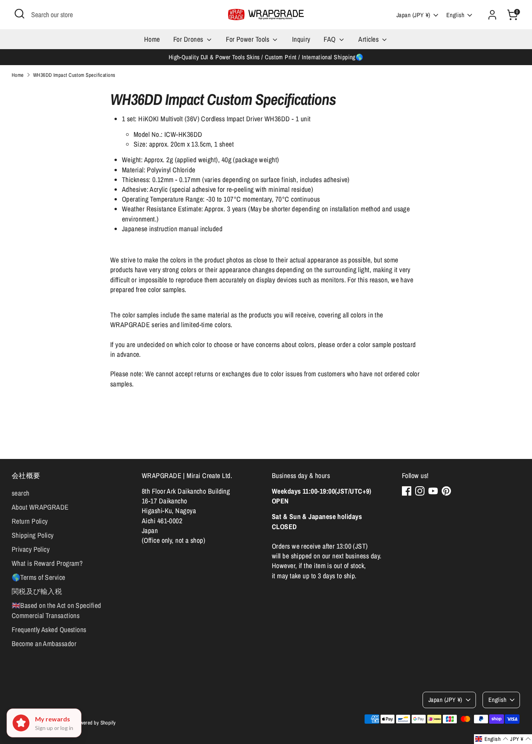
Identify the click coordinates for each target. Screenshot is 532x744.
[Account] (492, 15)
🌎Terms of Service (38, 577)
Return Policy (30, 521)
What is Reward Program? (47, 563)
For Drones (189, 39)
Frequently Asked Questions (49, 629)
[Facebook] (406, 491)
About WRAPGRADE (40, 507)
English (455, 15)
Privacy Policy (30, 549)
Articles (369, 39)
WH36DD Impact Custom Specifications (74, 74)
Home (152, 39)
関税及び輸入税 (37, 591)
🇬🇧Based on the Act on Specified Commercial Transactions (56, 610)
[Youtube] (433, 491)
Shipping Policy (33, 535)
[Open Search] (19, 13)
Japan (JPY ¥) (413, 15)
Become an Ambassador (44, 643)
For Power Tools (248, 39)
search (21, 493)
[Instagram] (420, 491)
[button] (491, 739)
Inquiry (301, 39)
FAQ (330, 39)
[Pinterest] (446, 491)
